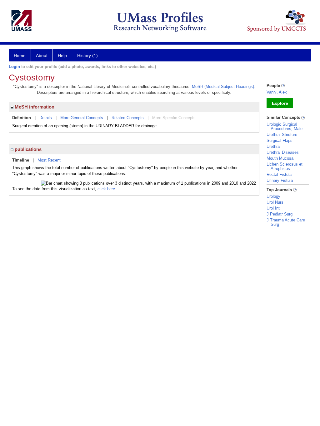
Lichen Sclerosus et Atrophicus (284, 166)
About (42, 55)
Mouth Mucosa (280, 158)
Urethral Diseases (283, 152)
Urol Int (273, 208)
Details (45, 117)
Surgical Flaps (279, 140)
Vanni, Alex (277, 92)
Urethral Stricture (282, 134)
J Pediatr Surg (279, 214)
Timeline (20, 160)
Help (62, 55)
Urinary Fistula (280, 180)
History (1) (87, 55)
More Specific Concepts (174, 117)
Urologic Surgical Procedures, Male (284, 126)
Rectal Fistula (279, 174)
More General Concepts (81, 117)
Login (14, 66)
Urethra (273, 146)
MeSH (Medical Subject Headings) (223, 86)
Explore (280, 103)
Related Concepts (128, 117)
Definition (21, 117)
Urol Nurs (275, 202)
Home (20, 55)
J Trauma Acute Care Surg (286, 222)
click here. (107, 188)
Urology (273, 196)
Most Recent (49, 160)
